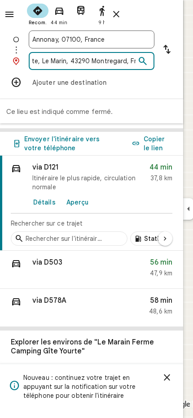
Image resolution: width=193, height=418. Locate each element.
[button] (91, 270)
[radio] (37, 13)
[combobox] (91, 39)
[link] (91, 203)
